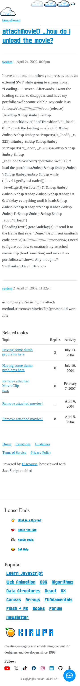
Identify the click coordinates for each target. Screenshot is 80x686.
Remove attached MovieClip (15, 383)
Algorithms (62, 582)
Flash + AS (17, 608)
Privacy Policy (41, 452)
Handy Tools (26, 540)
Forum (55, 608)
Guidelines (42, 444)
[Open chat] (69, 675)
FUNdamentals (58, 600)
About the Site (27, 530)
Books (38, 608)
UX (63, 591)
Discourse (30, 464)
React (50, 591)
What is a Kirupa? (29, 520)
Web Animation (20, 582)
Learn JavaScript (24, 573)
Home (6, 444)
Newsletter (17, 617)
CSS (43, 582)
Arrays (32, 600)
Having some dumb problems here (17, 352)
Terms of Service (14, 452)
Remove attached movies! (22, 403)
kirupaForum (11, 20)
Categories (23, 444)
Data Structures (23, 591)
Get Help (23, 549)
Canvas (13, 600)
